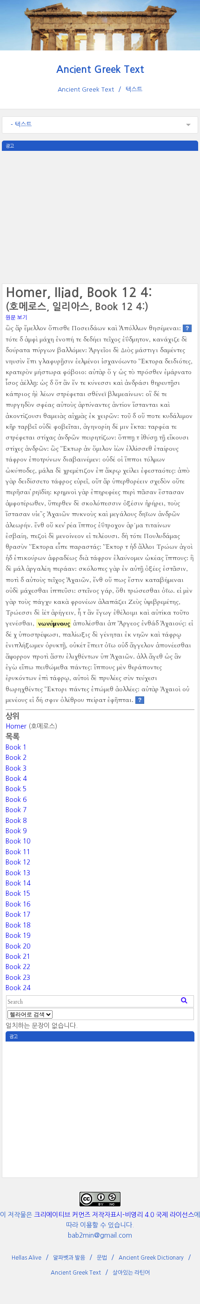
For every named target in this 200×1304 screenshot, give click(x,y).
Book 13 (18, 873)
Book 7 (16, 810)
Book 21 (18, 956)
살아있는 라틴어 (131, 1273)
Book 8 (16, 820)
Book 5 (16, 789)
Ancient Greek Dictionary (151, 1258)
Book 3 (16, 768)
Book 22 (18, 967)
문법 (102, 1258)
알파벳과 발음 (69, 1258)
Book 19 (18, 935)
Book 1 (16, 747)
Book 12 (18, 862)
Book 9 (16, 831)
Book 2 (16, 757)
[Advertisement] (100, 216)
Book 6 (16, 799)
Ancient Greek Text (100, 69)
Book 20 (18, 946)
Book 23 (18, 977)
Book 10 (18, 841)
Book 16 (18, 904)
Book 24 (18, 988)
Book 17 (18, 914)
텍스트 (134, 89)
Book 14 (18, 883)
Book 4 (16, 778)
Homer (16, 726)
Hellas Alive (26, 1258)
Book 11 (18, 852)
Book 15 (18, 893)
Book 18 (18, 925)
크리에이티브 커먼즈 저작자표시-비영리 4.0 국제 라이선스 (114, 1215)
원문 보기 (16, 317)
